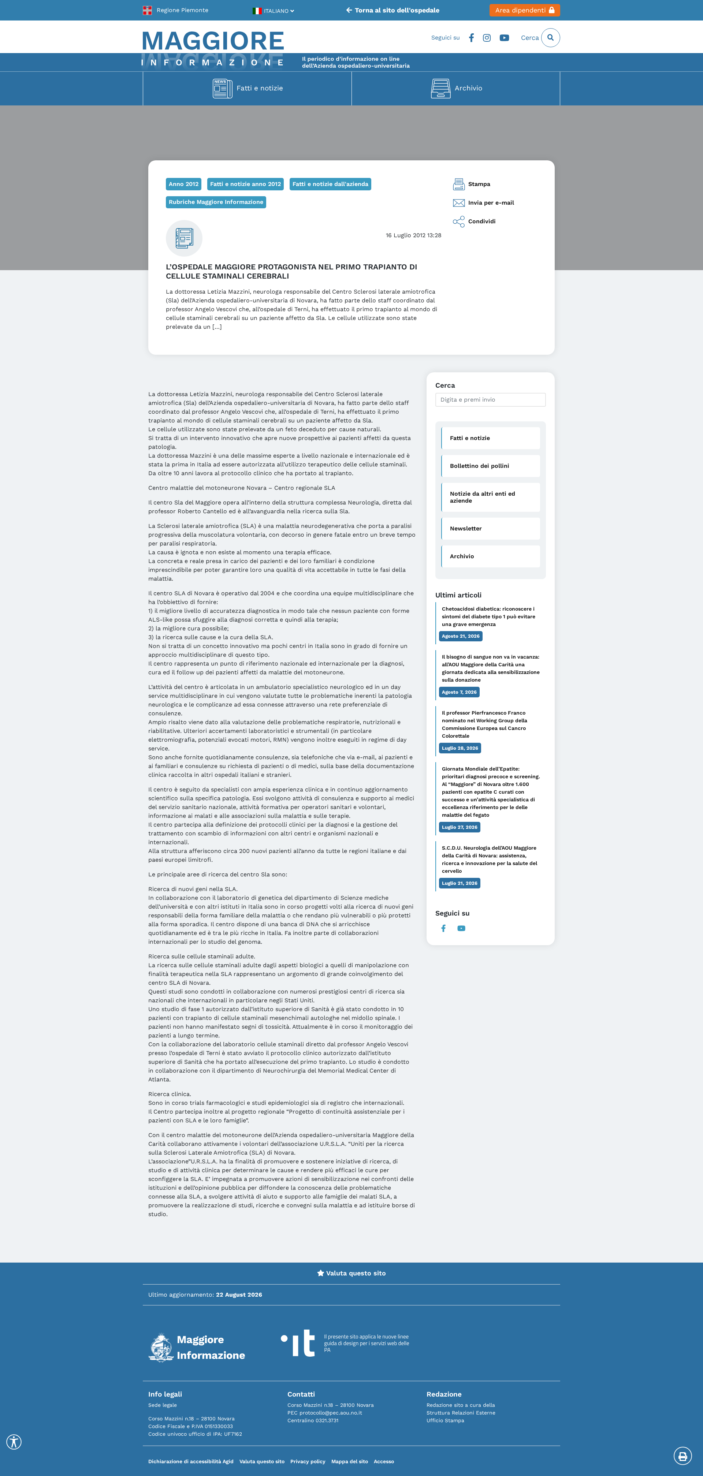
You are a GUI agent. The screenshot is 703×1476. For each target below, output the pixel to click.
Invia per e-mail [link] (491, 202)
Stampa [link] (479, 183)
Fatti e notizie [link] (260, 88)
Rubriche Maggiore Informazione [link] (216, 201)
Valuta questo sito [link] (355, 1273)
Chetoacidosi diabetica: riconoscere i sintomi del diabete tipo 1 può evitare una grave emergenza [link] (488, 616)
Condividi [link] (482, 221)
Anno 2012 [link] (183, 183)
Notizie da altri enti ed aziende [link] (482, 497)
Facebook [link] (471, 37)
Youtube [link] (504, 37)
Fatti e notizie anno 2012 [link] (245, 183)
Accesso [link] (384, 1461)
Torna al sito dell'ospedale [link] (397, 10)
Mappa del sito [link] (349, 1461)
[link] (175, 10)
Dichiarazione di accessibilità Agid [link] (191, 1461)
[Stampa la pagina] (683, 1456)
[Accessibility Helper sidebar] (13, 1442)
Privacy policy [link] (308, 1461)
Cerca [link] (531, 37)
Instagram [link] (487, 37)
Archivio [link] (468, 88)
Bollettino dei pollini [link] (479, 465)
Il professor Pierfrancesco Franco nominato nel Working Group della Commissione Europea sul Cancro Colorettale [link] (484, 724)
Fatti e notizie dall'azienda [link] (330, 183)
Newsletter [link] (466, 528)
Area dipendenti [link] (520, 10)
